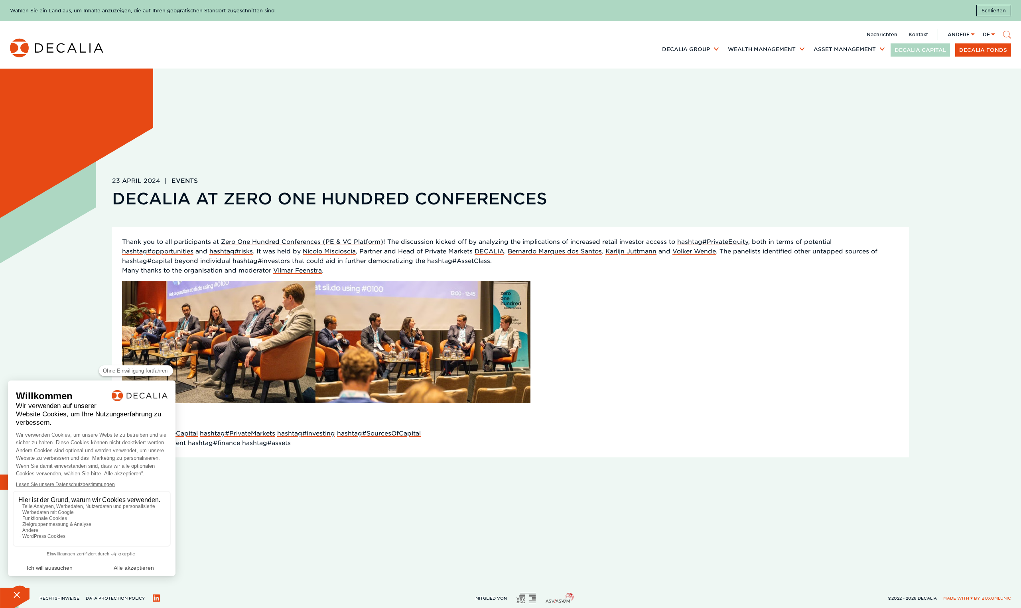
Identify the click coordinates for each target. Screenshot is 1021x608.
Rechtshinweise (59, 597)
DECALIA (489, 251)
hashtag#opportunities (157, 251)
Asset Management (845, 49)
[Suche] (1007, 35)
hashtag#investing (306, 433)
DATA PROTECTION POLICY (115, 597)
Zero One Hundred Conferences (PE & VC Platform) (302, 241)
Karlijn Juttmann (630, 251)
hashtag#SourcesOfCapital (379, 433)
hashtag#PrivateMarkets (237, 433)
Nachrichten (882, 34)
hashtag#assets (266, 442)
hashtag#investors (261, 260)
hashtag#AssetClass (458, 260)
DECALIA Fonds (983, 50)
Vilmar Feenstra (297, 270)
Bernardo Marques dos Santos (555, 251)
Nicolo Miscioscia (329, 251)
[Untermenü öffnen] (716, 48)
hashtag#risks (231, 251)
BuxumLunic (996, 597)
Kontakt (918, 34)
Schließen (994, 10)
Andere (959, 34)
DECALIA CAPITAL (920, 50)
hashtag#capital (147, 260)
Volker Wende (694, 251)
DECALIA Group (686, 49)
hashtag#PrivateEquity (712, 241)
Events (184, 180)
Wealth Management (762, 49)
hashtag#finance (214, 442)
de (986, 34)
